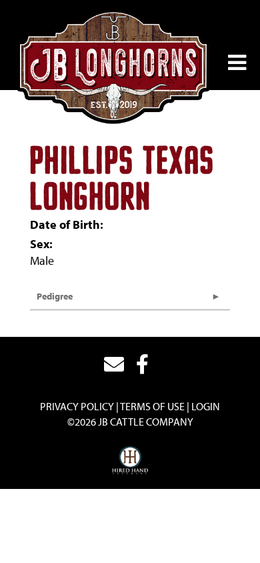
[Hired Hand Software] (130, 461)
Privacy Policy (77, 406)
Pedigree (55, 296)
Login (205, 406)
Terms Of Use (152, 406)
